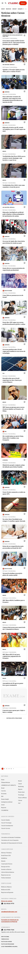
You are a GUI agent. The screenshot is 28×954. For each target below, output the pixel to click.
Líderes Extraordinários (7, 872)
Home (2, 779)
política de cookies (6, 941)
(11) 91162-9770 (9, 903)
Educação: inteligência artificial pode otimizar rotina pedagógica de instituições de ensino (13, 214)
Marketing (21, 786)
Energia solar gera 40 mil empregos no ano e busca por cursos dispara (12, 380)
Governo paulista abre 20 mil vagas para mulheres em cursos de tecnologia (14, 351)
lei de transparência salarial (9, 946)
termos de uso (5, 939)
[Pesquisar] (5, 3)
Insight (14, 9)
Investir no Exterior (6, 869)
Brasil (2, 788)
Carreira (3, 791)
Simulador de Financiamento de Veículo (11, 843)
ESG (2, 796)
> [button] (13, 768)
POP (19, 803)
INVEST (3, 9)
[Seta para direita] (24, 9)
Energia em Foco (5, 866)
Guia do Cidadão (5, 820)
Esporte (20, 789)
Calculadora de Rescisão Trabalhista (10, 837)
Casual (20, 783)
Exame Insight (5, 799)
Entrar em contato (6, 901)
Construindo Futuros (6, 864)
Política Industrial (6, 878)
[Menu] (2, 3)
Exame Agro (21, 792)
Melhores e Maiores (6, 887)
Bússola (12, 64)
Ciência (20, 800)
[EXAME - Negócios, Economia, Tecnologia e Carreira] (13, 3)
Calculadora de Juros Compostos (9, 840)
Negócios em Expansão (7, 892)
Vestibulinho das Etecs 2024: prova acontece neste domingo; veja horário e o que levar (14, 158)
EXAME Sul (4, 858)
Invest (2, 804)
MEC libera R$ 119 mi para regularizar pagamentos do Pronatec (12, 656)
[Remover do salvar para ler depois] (24, 35)
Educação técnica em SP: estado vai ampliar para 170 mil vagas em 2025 (14, 129)
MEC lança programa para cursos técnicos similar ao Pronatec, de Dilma (13, 409)
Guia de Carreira (5, 828)
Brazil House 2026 (6, 855)
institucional (5, 936)
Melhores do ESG (5, 889)
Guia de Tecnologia (6, 823)
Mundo (20, 781)
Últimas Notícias (5, 782)
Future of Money (22, 797)
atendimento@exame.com (9, 911)
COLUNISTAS (4, 810)
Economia (3, 793)
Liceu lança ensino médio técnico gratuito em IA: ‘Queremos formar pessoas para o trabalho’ (14, 42)
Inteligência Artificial (6, 802)
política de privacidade (7, 944)
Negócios (8, 9)
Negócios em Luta (6, 875)
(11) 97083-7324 (9, 930)
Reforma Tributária (6, 852)
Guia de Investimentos (7, 825)
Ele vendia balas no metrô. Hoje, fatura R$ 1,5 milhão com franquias (13, 438)
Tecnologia (21, 795)
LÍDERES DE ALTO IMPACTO (8, 785)
